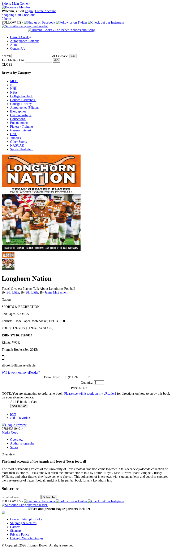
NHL (14, 88)
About (14, 44)
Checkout (28, 15)
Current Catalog (20, 37)
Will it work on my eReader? (21, 372)
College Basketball (23, 100)
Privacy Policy (19, 534)
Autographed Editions (24, 41)
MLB (14, 81)
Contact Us (17, 48)
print (13, 414)
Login (29, 11)
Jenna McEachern (56, 292)
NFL (13, 85)
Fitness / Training (22, 126)
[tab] (90, 440)
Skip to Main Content (16, 3)
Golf (13, 134)
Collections (18, 119)
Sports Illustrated (21, 149)
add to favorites (20, 417)
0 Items (6, 18)
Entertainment (19, 122)
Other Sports (19, 141)
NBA (14, 92)
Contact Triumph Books (26, 519)
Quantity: (87, 382)
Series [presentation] (14, 447)
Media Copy (10, 432)
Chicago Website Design (26, 538)
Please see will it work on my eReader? (90, 393)
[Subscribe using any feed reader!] (25, 26)
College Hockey (21, 104)
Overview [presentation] (16, 439)
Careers (15, 527)
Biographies (18, 111)
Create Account (45, 11)
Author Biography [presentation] (22, 443)
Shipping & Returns (23, 523)
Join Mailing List (13, 60)
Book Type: (52, 377)
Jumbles (16, 138)
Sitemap (15, 530)
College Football (21, 96)
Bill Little (13, 292)
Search (6, 56)
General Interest (21, 130)
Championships (20, 115)
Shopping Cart (12, 15)
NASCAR (17, 145)
